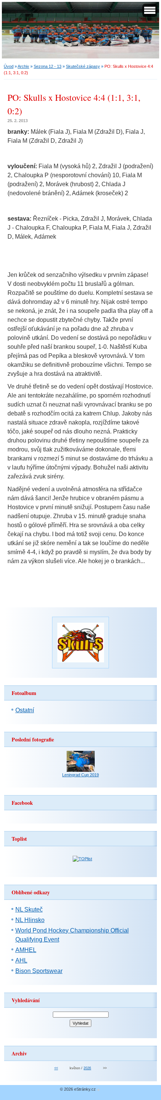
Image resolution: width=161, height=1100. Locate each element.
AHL (21, 960)
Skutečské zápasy (83, 66)
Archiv (23, 66)
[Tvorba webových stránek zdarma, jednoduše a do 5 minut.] (98, 1089)
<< (56, 1068)
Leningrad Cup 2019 (80, 775)
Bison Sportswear (39, 971)
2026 (87, 1068)
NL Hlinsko (30, 920)
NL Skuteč (29, 909)
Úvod (8, 66)
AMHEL (25, 950)
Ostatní (24, 710)
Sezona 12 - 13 (47, 66)
